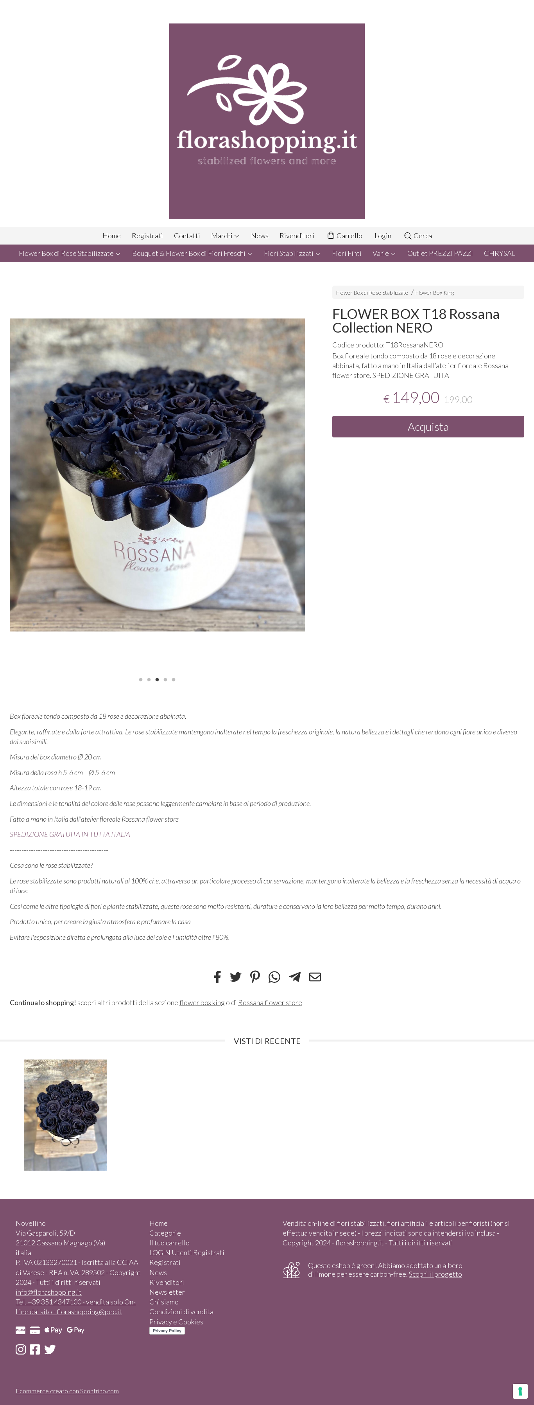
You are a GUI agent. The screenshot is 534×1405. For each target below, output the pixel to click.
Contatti (187, 235)
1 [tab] (140, 679)
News (260, 235)
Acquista (428, 426)
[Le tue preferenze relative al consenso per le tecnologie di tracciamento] (520, 1391)
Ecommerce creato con (67, 1390)
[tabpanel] (157, 475)
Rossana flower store (270, 1002)
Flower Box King (435, 292)
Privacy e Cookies (176, 1321)
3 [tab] (157, 679)
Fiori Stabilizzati (289, 253)
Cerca (422, 235)
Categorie (165, 1233)
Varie (381, 253)
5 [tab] (173, 679)
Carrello (348, 235)
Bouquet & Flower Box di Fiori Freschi (189, 253)
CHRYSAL (499, 253)
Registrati (147, 235)
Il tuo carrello (169, 1242)
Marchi (222, 235)
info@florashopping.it (49, 1292)
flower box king (202, 1002)
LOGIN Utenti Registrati (186, 1252)
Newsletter (167, 1292)
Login (383, 235)
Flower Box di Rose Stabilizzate (67, 253)
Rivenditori (297, 235)
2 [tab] (149, 679)
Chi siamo (164, 1301)
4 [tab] (165, 679)
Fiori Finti (347, 253)
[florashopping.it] (267, 113)
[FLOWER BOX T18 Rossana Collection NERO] (157, 475)
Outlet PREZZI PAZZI (440, 253)
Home (111, 235)
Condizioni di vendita (181, 1311)
